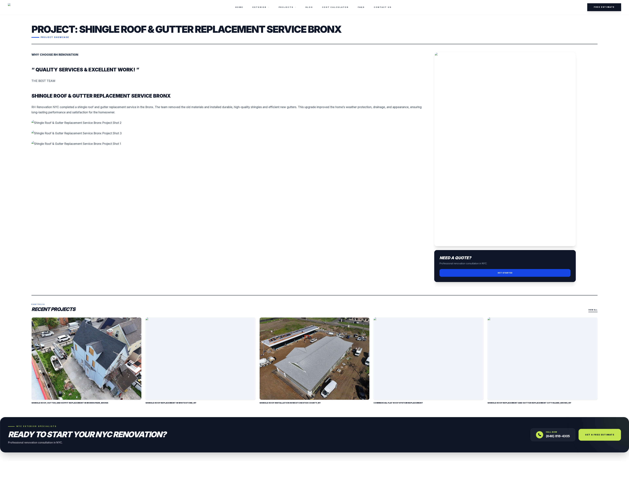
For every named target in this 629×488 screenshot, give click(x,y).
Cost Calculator (335, 7)
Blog (309, 7)
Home (239, 7)
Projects (286, 7)
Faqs (361, 7)
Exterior (259, 7)
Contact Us (382, 7)
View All (593, 310)
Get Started (505, 273)
